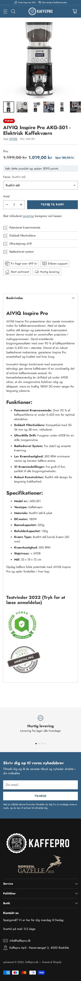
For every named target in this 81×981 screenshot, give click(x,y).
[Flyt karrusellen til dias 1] (36, 743)
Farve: (14, 177)
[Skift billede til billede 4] (48, 107)
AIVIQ (13, 139)
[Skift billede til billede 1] (8, 107)
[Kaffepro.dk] (40, 11)
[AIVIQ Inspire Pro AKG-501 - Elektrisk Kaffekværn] (40, 58)
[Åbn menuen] (5, 11)
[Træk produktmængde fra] (6, 204)
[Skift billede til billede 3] (35, 107)
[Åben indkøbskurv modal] (75, 11)
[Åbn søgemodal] (13, 11)
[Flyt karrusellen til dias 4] (45, 743)
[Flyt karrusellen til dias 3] (42, 743)
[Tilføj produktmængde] (21, 204)
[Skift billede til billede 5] (62, 107)
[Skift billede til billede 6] (75, 107)
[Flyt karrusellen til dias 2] (39, 743)
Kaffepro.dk (31, 962)
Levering (28, 216)
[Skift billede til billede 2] (22, 107)
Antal (6, 196)
